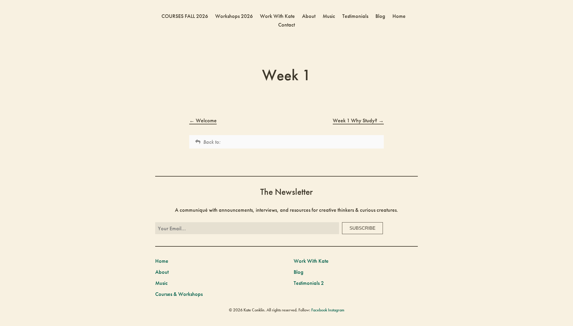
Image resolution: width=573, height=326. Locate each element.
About (308, 16)
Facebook (319, 310)
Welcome (206, 120)
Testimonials (355, 16)
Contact (286, 24)
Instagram (336, 310)
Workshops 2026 (234, 16)
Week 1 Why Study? (355, 120)
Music (329, 16)
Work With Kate (277, 16)
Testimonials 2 (309, 282)
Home (399, 16)
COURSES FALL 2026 (184, 16)
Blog (380, 16)
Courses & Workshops (179, 294)
